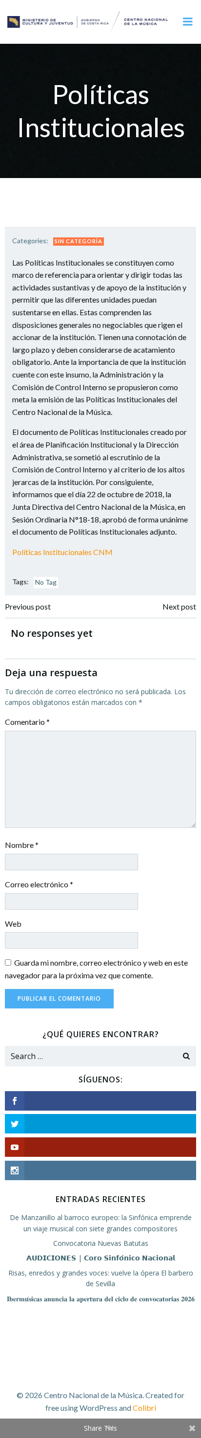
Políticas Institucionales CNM (62, 552)
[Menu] (188, 22)
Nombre (22, 844)
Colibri (144, 1407)
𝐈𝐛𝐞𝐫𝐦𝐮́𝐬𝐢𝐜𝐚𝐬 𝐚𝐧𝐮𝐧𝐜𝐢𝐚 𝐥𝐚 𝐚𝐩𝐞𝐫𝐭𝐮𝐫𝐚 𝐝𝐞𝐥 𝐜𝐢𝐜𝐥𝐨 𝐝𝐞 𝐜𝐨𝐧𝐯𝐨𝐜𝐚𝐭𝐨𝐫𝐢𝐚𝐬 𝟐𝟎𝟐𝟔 (101, 1298)
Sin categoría (78, 241)
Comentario (27, 721)
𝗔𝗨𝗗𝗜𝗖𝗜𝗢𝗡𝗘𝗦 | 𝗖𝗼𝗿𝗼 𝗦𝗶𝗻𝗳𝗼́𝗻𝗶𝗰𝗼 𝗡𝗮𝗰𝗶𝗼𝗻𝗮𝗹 (100, 1257)
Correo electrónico (39, 884)
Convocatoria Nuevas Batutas (100, 1243)
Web (13, 923)
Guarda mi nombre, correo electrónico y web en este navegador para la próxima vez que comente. (96, 969)
